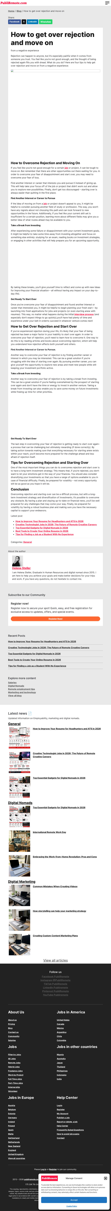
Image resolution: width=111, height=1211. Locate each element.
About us (12, 1020)
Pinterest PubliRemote (55, 991)
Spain (11, 1130)
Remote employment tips (21, 689)
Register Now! (56, 618)
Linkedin (32, 21)
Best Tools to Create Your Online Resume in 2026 (42, 531)
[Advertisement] (55, 264)
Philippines (62, 1071)
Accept (74, 1200)
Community (13, 1036)
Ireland (11, 1122)
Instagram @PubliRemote (55, 980)
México (60, 1028)
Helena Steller (21, 568)
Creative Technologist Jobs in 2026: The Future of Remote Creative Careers (56, 524)
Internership (14, 1087)
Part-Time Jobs (15, 1083)
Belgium (12, 1109)
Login (59, 1105)
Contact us (13, 1032)
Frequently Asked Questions (70, 1130)
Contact (60, 1138)
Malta (10, 1134)
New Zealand (14, 1146)
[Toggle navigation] (107, 3)
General (27, 542)
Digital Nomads (16, 685)
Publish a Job (63, 1117)
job (66, 167)
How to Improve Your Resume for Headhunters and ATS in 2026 (50, 521)
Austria (11, 1105)
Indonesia (61, 1075)
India (59, 1079)
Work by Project (15, 1075)
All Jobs (12, 1058)
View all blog (15, 695)
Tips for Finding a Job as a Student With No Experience (45, 534)
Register (61, 1109)
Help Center (62, 1126)
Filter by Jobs (14, 1054)
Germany (12, 1117)
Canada (60, 1024)
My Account (62, 1113)
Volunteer (12, 1091)
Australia (61, 1058)
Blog (19, 11)
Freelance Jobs (15, 1071)
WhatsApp (45, 21)
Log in (43, 1169)
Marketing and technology (22, 692)
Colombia (61, 1040)
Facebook (14, 21)
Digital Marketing (21, 882)
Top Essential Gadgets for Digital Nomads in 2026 (42, 527)
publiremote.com (32, 1179)
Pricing (11, 1024)
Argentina (61, 1032)
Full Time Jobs (15, 1079)
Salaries (12, 682)
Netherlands (14, 1142)
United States (63, 1020)
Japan (60, 1063)
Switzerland (13, 1138)
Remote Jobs (14, 1063)
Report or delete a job (67, 1122)
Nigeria (60, 1054)
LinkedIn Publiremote (55, 987)
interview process (84, 314)
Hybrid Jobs (14, 1067)
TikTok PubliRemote (55, 983)
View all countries (16, 1158)
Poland (11, 1126)
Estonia (11, 1113)
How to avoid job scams (68, 1134)
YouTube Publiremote (55, 994)
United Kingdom (16, 1154)
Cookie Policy (71, 1206)
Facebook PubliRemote (55, 976)
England (12, 1150)
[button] (105, 1178)
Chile (59, 1036)
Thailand (61, 1067)
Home (11, 11)
